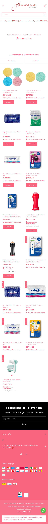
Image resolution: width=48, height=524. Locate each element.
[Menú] (3, 6)
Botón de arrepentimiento (24, 509)
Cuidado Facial (27, 35)
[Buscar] (44, 14)
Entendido (29, 520)
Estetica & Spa (16, 35)
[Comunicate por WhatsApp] (43, 510)
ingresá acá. (37, 506)
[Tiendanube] (24, 512)
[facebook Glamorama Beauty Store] (27, 454)
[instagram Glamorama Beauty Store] (21, 454)
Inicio (9, 35)
